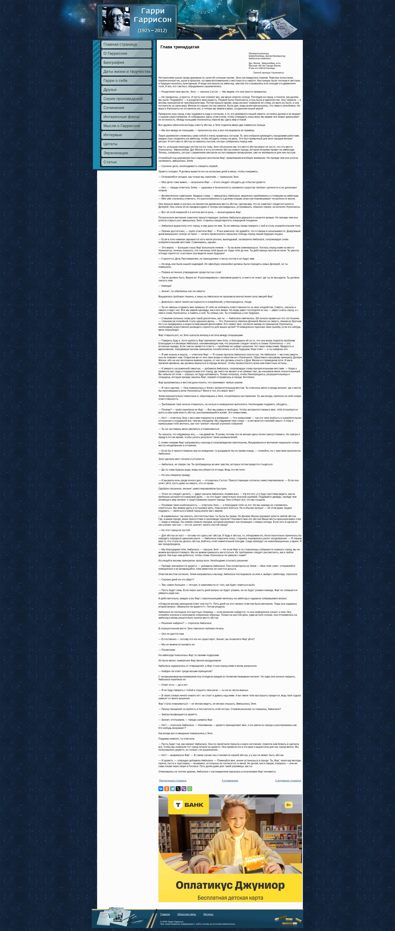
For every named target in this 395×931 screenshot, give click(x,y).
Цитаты (110, 144)
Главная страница (120, 44)
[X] (178, 788)
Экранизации (115, 153)
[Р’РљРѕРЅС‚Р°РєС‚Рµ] (160, 788)
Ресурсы (208, 914)
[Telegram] (172, 788)
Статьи (110, 162)
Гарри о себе (115, 80)
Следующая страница (288, 780)
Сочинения (113, 108)
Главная (165, 914)
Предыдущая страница (172, 780)
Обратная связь (186, 914)
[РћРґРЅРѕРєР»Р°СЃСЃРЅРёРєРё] (166, 788)
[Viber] (183, 788)
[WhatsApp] (189, 788)
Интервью (112, 135)
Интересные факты (121, 117)
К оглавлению (230, 780)
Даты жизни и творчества (127, 71)
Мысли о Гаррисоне (121, 126)
